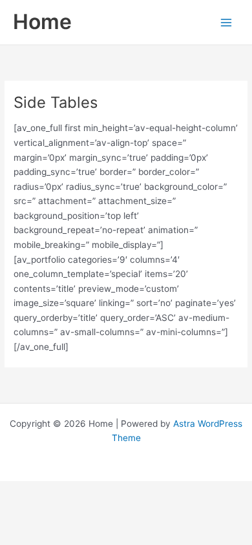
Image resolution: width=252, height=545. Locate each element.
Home (42, 21)
